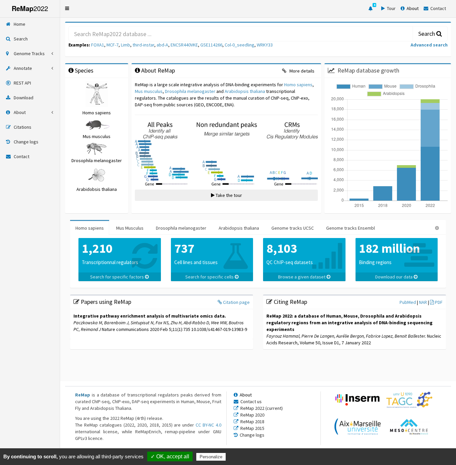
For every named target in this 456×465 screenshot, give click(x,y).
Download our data (394, 277)
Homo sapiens (298, 85)
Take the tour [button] (228, 195)
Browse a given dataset (302, 277)
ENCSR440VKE (184, 45)
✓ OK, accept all (170, 456)
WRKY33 (265, 45)
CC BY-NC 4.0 (208, 425)
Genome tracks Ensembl (350, 228)
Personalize (211, 456)
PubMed (408, 302)
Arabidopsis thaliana (245, 91)
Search (427, 33)
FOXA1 (97, 45)
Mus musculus (149, 91)
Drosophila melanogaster (190, 91)
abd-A (162, 45)
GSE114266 (211, 45)
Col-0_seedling (239, 45)
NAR (423, 302)
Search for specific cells (210, 277)
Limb (125, 45)
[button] (67, 8)
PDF (438, 302)
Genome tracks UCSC (292, 228)
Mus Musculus (130, 228)
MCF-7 (112, 45)
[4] (370, 8)
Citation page (236, 302)
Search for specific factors (117, 277)
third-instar (143, 45)
